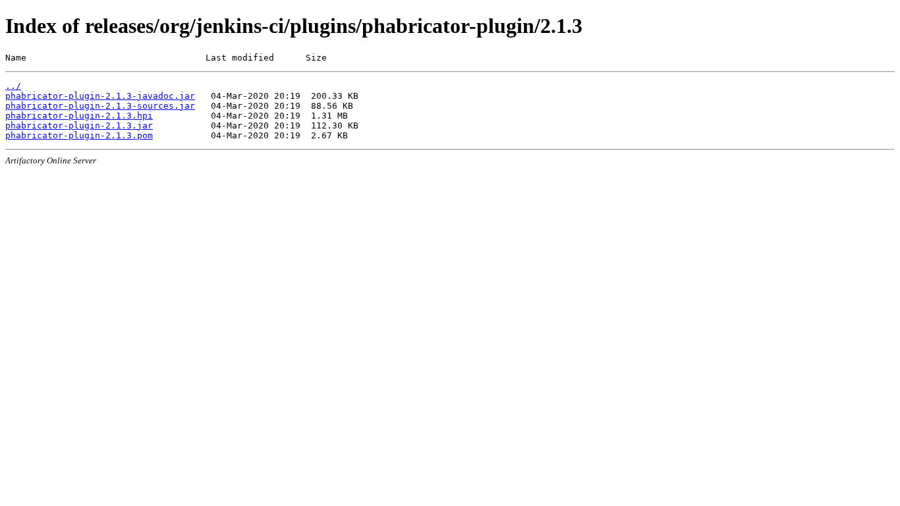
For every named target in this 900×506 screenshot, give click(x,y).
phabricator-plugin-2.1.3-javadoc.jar (100, 96)
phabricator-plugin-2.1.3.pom (79, 135)
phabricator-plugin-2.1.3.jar (79, 125)
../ (13, 86)
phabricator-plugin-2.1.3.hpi (79, 116)
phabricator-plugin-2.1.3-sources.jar (100, 106)
